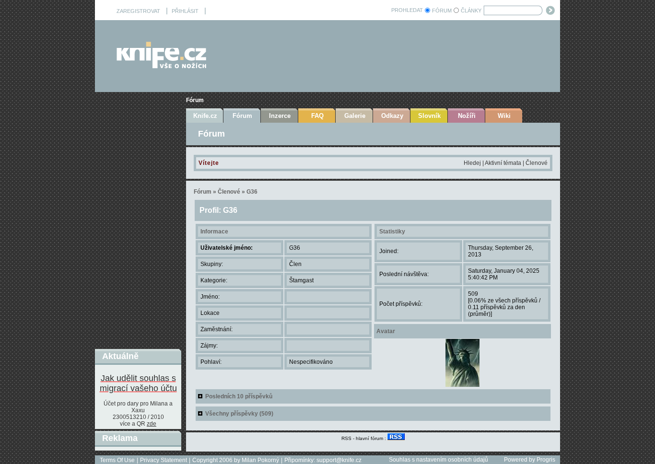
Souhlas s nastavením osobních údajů (438, 459)
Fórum (195, 100)
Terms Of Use (117, 460)
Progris (546, 459)
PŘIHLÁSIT (185, 11)
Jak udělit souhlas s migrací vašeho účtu (138, 383)
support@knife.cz (339, 460)
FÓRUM (442, 10)
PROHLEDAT (407, 10)
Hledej (472, 163)
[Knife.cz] (162, 66)
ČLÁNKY (471, 10)
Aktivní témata (503, 163)
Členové (537, 163)
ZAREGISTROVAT (138, 11)
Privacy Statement (163, 460)
